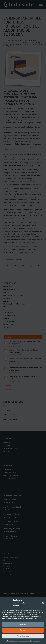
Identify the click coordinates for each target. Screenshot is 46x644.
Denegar (23, 630)
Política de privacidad (25, 641)
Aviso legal (36, 641)
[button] (43, 603)
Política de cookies (12, 641)
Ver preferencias (23, 636)
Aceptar (23, 624)
